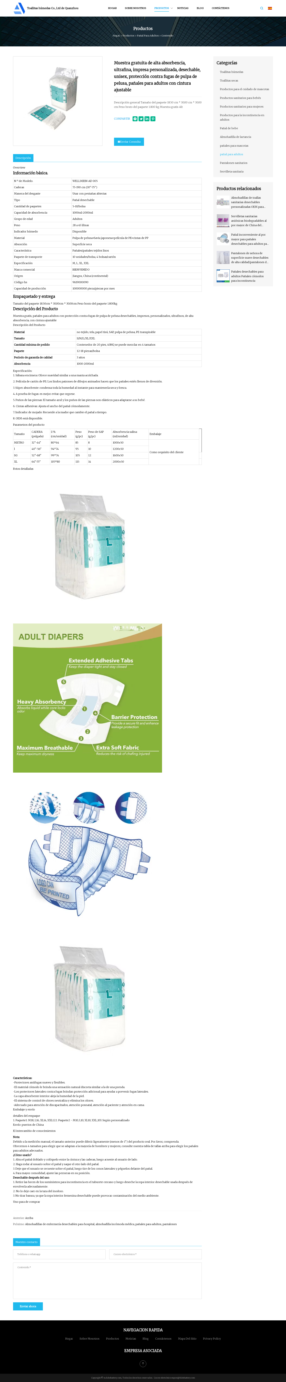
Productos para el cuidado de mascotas (244, 89)
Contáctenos (220, 8)
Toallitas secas (229, 80)
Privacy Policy (212, 1338)
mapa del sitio (187, 1338)
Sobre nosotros (135, 8)
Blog (200, 8)
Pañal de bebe (229, 128)
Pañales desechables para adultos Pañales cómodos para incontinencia (247, 276)
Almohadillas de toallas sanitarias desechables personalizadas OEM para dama (247, 202)
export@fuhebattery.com (183, 1378)
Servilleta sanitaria (231, 171)
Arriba (29, 1218)
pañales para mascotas (234, 145)
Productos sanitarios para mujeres (241, 106)
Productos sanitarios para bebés (240, 98)
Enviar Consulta (130, 141)
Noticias (183, 8)
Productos (161, 8)
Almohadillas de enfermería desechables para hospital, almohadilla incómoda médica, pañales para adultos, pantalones (101, 1224)
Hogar (112, 8)
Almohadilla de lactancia (235, 137)
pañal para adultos (148, 35)
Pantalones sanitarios (233, 163)
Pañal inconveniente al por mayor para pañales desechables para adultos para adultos (250, 239)
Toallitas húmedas (231, 72)
